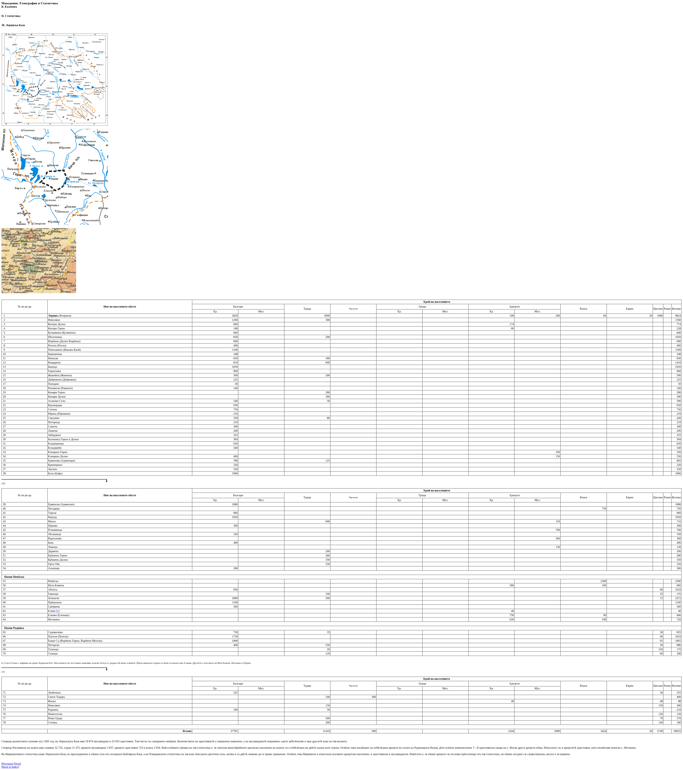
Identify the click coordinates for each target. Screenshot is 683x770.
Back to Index (10, 766)
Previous (7, 763)
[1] (57, 610)
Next (17, 763)
